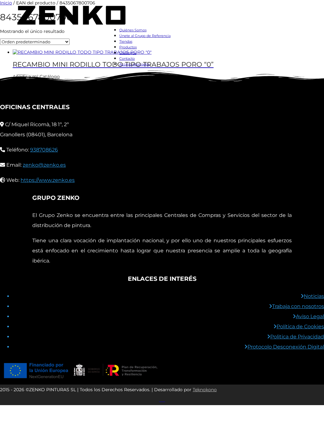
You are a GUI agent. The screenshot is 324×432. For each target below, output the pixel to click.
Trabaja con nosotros (298, 306)
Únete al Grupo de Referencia (145, 36)
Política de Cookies (300, 327)
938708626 (44, 150)
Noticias (314, 296)
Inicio (6, 3)
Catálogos (127, 53)
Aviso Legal (310, 316)
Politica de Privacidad (297, 337)
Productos (128, 47)
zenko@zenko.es (44, 165)
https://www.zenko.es (48, 180)
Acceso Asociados (134, 64)
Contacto (127, 58)
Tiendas (125, 41)
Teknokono (205, 389)
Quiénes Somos (132, 30)
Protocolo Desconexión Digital (285, 347)
